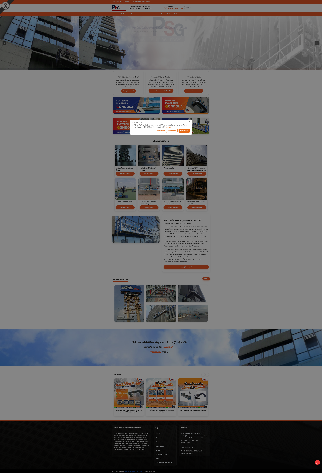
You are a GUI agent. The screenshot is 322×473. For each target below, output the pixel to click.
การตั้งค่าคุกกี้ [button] (161, 130)
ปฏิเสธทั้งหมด (172, 130)
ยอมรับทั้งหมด (184, 130)
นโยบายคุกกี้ (168, 127)
